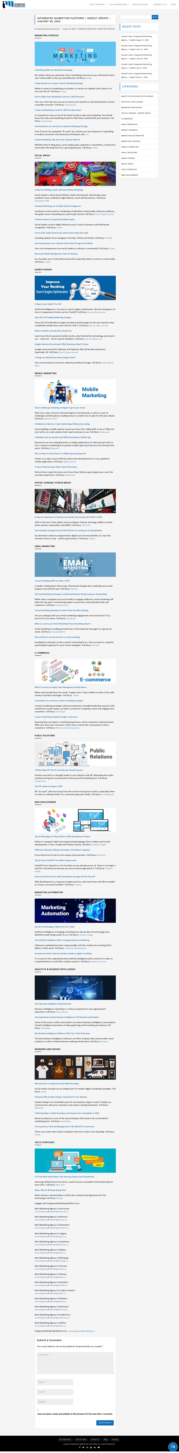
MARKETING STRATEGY (106, 29)
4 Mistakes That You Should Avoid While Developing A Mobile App (63, 437)
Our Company (97, 5)
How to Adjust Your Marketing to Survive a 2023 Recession (59, 97)
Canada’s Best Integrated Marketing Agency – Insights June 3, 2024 (136, 66)
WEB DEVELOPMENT (129, 175)
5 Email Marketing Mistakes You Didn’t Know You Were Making (61, 610)
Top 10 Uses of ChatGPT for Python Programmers (56, 860)
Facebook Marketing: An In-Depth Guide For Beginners (58, 206)
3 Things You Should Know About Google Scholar (55, 358)
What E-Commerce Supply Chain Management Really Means (60, 687)
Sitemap (115, 1439)
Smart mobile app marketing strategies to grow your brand (60, 408)
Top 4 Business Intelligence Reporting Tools (53, 1004)
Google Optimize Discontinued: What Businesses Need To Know (61, 344)
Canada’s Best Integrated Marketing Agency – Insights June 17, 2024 (136, 47)
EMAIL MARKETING (129, 125)
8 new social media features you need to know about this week (61, 233)
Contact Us (159, 5)
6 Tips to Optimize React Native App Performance (56, 467)
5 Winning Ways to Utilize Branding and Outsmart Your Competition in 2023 (67, 1113)
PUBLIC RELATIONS (129, 153)
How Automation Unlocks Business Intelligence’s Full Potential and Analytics (67, 1017)
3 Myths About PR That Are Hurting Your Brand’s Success (59, 770)
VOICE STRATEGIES (129, 170)
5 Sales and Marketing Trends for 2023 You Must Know (58, 110)
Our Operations (65, 1439)
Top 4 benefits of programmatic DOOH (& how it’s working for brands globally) (68, 531)
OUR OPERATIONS (118, 5)
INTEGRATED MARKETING (87, 29)
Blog (173, 5)
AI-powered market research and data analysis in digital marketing (63, 954)
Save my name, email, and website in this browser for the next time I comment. (75, 1414)
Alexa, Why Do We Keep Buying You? (50, 1190)
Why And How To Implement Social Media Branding (57, 1084)
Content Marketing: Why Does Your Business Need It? (57, 140)
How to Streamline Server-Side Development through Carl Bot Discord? (65, 877)
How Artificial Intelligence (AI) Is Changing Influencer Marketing (62, 940)
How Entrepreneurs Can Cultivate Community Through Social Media (64, 243)
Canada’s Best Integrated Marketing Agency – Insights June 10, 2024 (136, 57)
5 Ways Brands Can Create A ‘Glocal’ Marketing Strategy (59, 83)
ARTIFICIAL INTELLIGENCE (132, 102)
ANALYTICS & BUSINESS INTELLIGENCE (137, 96)
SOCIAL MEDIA (127, 164)
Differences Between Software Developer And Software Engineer (62, 850)
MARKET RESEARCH (129, 130)
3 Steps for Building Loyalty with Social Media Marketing (59, 190)
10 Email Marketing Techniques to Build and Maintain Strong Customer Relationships (71, 594)
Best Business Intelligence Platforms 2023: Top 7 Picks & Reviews (62, 1033)
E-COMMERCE (127, 119)
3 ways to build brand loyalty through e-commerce (56, 717)
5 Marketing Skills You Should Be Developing (53, 70)
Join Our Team (140, 5)
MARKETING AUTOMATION (132, 136)
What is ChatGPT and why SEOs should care (53, 331)
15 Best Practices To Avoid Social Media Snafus (55, 220)
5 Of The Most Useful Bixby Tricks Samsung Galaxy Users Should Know (64, 1177)
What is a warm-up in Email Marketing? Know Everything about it (62, 624)
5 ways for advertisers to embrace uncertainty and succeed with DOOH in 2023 (68, 517)
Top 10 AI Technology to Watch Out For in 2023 (55, 927)
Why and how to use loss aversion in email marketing (57, 637)
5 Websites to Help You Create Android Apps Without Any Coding (62, 424)
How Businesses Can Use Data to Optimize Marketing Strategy (61, 126)
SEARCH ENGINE (128, 158)
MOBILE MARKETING (130, 147)
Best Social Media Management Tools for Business (56, 254)
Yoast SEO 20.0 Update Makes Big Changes (53, 318)
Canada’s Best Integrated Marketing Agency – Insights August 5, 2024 (136, 38)
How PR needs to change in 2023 (49, 786)
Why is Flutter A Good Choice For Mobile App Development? (60, 454)
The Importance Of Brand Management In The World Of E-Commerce (64, 1127)
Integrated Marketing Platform (48, 29)
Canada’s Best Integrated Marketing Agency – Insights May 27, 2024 (136, 75)
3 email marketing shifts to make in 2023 (52, 581)
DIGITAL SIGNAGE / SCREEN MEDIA (136, 113)
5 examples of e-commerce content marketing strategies (59, 701)
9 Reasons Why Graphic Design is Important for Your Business (61, 1097)
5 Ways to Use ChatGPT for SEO (48, 304)
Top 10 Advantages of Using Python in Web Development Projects (62, 837)
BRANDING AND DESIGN (131, 108)
